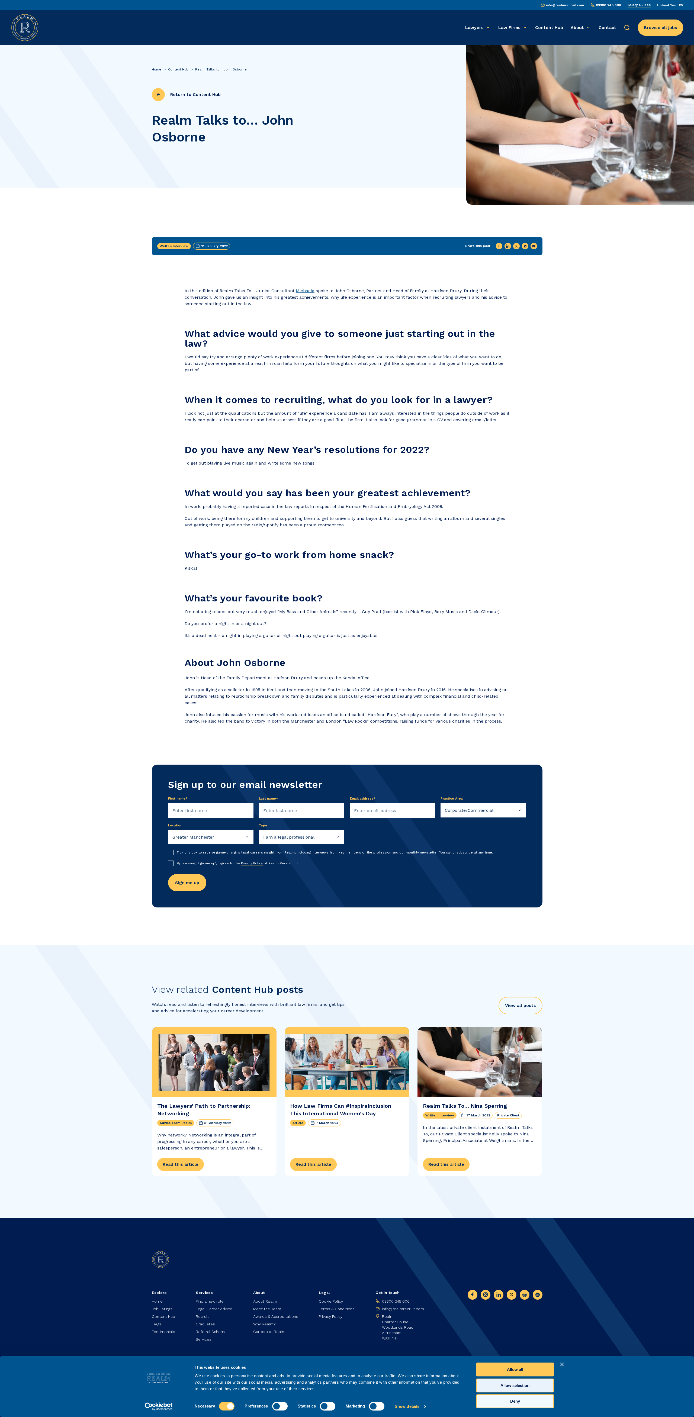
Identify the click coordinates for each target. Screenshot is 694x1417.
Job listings (162, 1309)
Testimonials (163, 1331)
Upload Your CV (670, 5)
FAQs (156, 1324)
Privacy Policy (252, 863)
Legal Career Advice (214, 1309)
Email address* (362, 798)
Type (263, 825)
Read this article (180, 1164)
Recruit (202, 1316)
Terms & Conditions (337, 1309)
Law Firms (509, 27)
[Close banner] (562, 1364)
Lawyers (474, 27)
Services (203, 1339)
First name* (178, 798)
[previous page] (158, 94)
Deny (515, 1401)
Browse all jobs (660, 27)
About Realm (265, 1301)
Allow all (515, 1369)
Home (156, 69)
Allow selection (514, 1385)
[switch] (280, 1406)
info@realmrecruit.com (565, 5)
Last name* (268, 798)
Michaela (305, 290)
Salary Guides (639, 5)
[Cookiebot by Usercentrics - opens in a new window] (158, 1406)
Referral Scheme (211, 1331)
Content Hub (549, 27)
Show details (407, 1406)
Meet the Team (267, 1309)
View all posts (520, 1005)
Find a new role (210, 1301)
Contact (607, 27)
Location (175, 825)
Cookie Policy (331, 1301)
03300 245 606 (608, 5)
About (577, 27)
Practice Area (452, 798)
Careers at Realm (269, 1331)
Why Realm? (264, 1324)
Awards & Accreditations (275, 1316)
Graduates (205, 1324)
